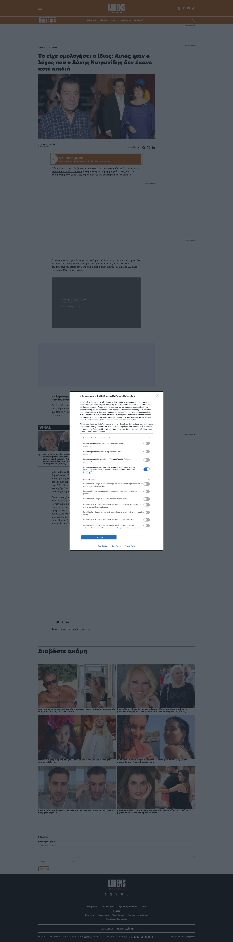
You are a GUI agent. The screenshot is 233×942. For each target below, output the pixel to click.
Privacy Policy (130, 546)
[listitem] (116, 438)
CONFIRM (99, 537)
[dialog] (116, 471)
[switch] (146, 443)
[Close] (158, 396)
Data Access (116, 546)
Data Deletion (103, 546)
